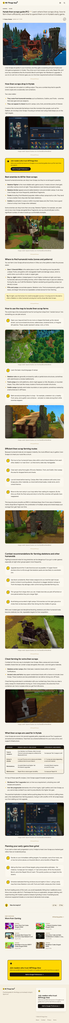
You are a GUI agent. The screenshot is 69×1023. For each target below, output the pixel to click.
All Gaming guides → (58, 917)
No (62, 905)
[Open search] (64, 3)
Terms (54, 1020)
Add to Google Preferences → (20, 169)
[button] (34, 133)
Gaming (5, 8)
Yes (55, 905)
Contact (43, 1020)
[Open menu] (60, 3)
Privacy (49, 1020)
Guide (10, 8)
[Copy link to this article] (64, 19)
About (37, 1020)
